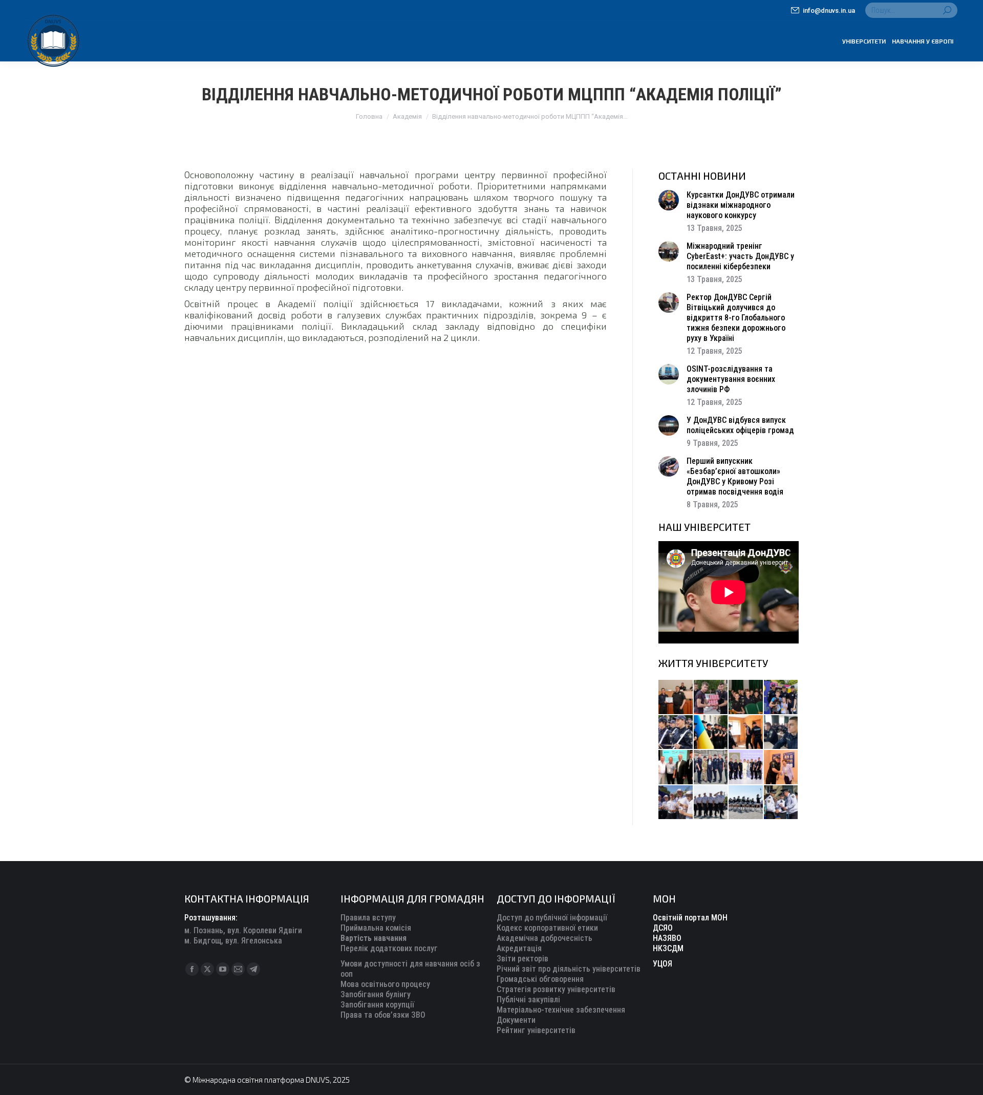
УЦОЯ (662, 964)
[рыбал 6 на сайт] (711, 697)
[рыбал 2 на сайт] (711, 732)
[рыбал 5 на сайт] (746, 697)
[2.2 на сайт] (781, 732)
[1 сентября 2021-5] (676, 803)
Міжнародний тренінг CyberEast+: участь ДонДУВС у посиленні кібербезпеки (740, 256)
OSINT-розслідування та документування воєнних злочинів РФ (731, 379)
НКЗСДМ (668, 948)
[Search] (947, 10)
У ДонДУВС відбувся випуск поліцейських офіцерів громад (740, 425)
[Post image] (668, 200)
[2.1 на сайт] (746, 732)
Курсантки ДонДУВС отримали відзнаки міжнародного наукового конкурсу (741, 205)
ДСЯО (663, 928)
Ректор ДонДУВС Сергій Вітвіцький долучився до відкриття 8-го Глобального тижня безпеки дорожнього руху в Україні (736, 317)
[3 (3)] (676, 767)
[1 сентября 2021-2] (781, 803)
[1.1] (746, 767)
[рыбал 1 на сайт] (781, 697)
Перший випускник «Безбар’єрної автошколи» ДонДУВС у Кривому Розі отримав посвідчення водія (735, 476)
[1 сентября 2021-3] (746, 803)
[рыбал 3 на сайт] (676, 732)
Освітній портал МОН (690, 917)
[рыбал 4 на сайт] (676, 697)
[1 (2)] (711, 767)
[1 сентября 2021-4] (711, 803)
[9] (781, 767)
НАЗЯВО (667, 938)
